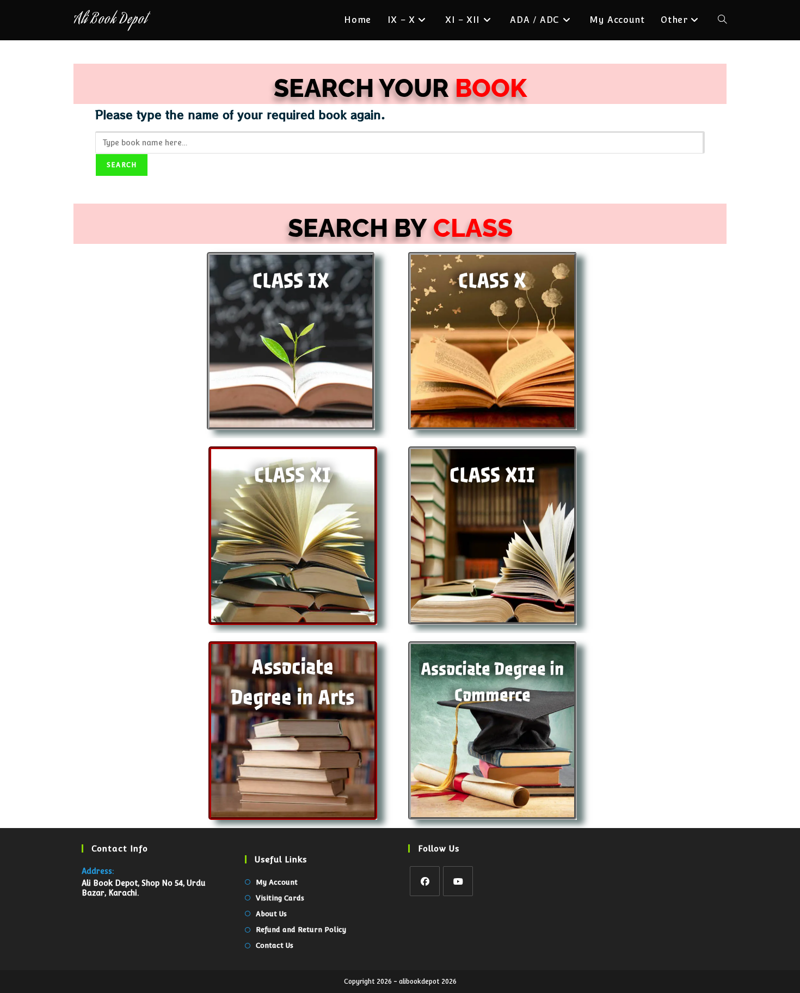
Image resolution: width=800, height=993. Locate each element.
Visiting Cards (280, 898)
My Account (277, 882)
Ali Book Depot (110, 20)
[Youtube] (458, 881)
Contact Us (274, 945)
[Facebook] (425, 881)
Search (122, 165)
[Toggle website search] (722, 20)
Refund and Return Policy (301, 929)
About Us (271, 914)
